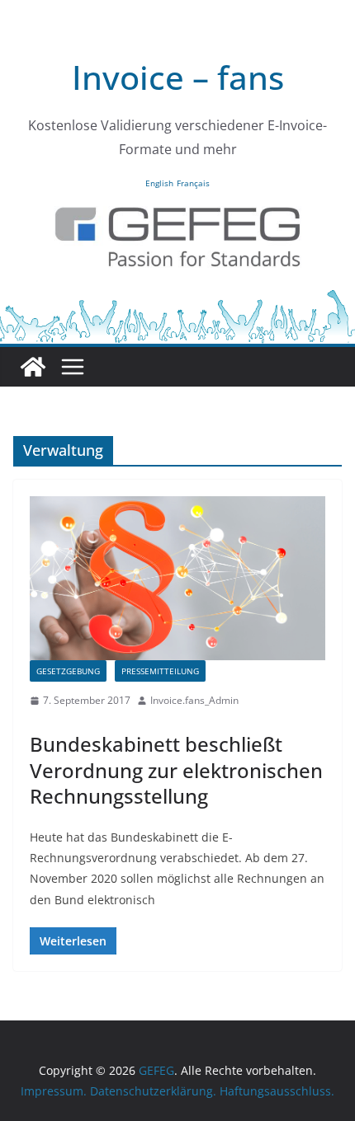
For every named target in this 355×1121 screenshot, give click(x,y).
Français (193, 183)
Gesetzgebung (68, 671)
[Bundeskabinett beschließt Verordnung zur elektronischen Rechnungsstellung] (177, 578)
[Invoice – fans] (177, 299)
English (159, 183)
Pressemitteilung (160, 671)
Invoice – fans (178, 77)
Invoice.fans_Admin (194, 700)
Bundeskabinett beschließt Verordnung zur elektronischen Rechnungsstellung (176, 769)
